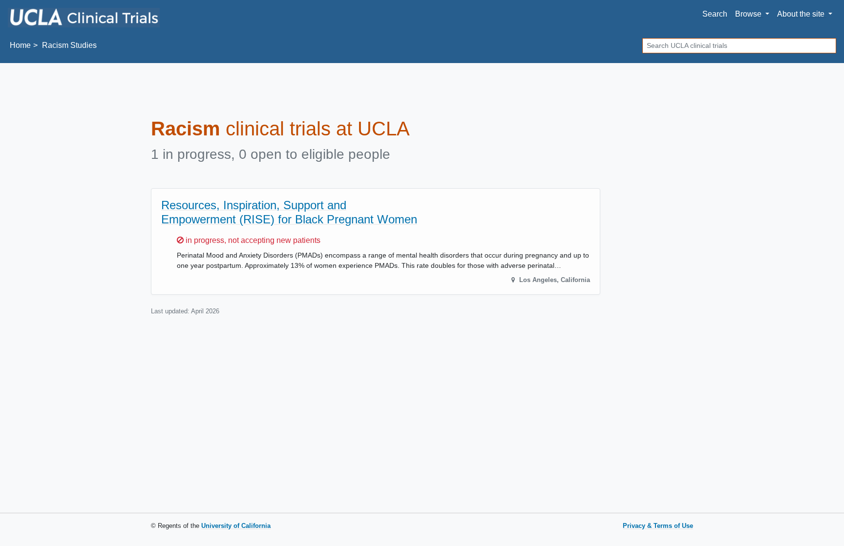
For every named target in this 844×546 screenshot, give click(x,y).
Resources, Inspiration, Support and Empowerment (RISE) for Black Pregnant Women (289, 212)
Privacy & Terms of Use (658, 525)
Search (714, 14)
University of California (236, 525)
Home (20, 45)
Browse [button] (749, 14)
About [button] (800, 14)
